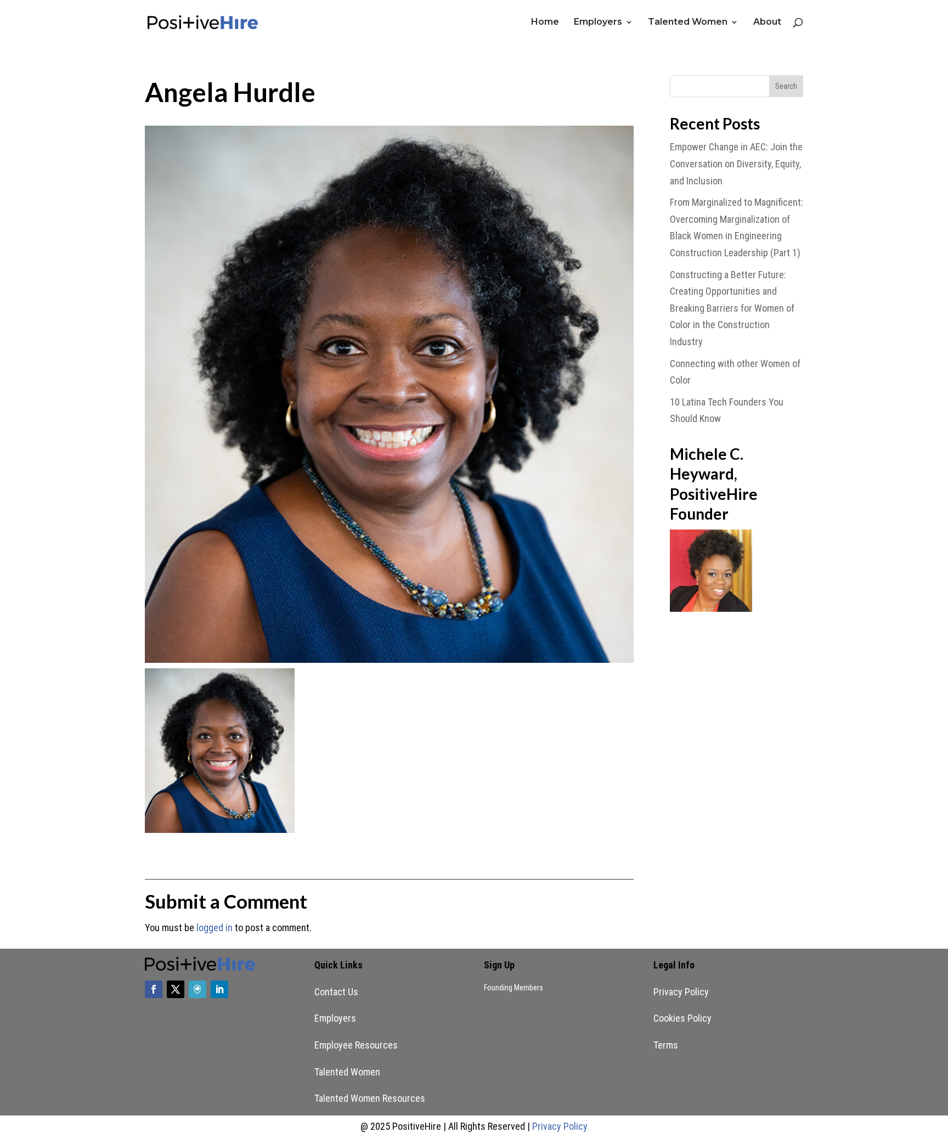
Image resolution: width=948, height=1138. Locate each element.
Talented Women (687, 22)
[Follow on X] (175, 989)
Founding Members (513, 988)
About (767, 22)
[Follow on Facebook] (153, 989)
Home (545, 22)
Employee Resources (356, 1045)
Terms (665, 1045)
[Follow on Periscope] (197, 989)
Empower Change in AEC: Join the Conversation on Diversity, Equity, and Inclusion (736, 163)
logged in (214, 927)
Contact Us (336, 992)
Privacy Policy (681, 992)
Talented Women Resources (369, 1098)
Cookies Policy (682, 1018)
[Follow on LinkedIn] (219, 989)
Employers (598, 22)
